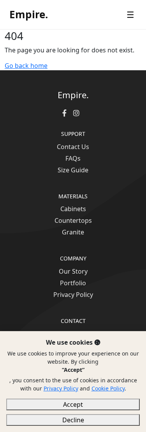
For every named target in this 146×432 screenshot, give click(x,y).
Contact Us (73, 146)
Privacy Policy (73, 294)
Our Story (73, 271)
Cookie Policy (108, 388)
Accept (73, 404)
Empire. (28, 14)
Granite (73, 232)
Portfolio (73, 283)
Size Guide (73, 170)
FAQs (73, 158)
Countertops (73, 220)
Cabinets (73, 209)
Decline (73, 420)
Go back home (26, 65)
